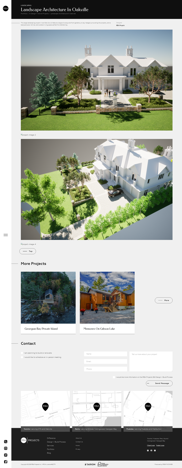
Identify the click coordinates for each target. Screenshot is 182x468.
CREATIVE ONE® (167, 464)
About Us (79, 438)
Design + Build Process (56, 442)
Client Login (151, 445)
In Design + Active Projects (39, 13)
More (166, 300)
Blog (49, 453)
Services (50, 446)
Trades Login (160, 445)
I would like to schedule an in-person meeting (42, 357)
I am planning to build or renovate (38, 353)
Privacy (78, 449)
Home (78, 445)
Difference (51, 438)
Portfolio (24, 13)
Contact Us (79, 442)
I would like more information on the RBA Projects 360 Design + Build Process (144, 377)
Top (31, 251)
